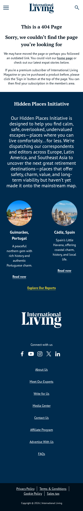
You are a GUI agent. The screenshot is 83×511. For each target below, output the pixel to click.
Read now (19, 277)
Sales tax (53, 494)
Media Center (42, 406)
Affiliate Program (41, 430)
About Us (41, 369)
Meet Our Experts (41, 382)
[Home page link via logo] (41, 7)
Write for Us (41, 394)
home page (65, 58)
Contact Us (41, 418)
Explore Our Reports (41, 288)
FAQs (41, 454)
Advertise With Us (42, 442)
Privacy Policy (25, 489)
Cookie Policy (33, 494)
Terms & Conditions (52, 489)
